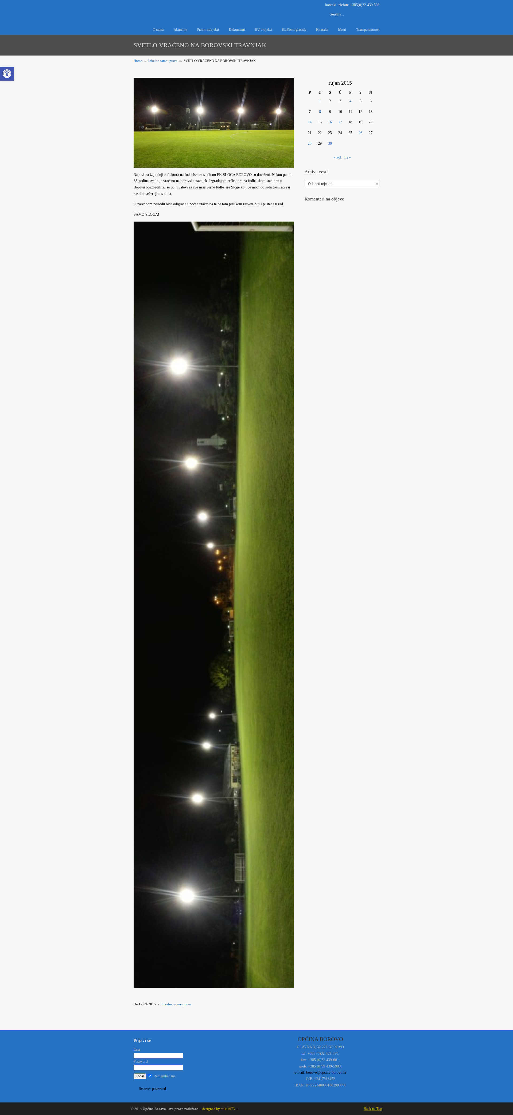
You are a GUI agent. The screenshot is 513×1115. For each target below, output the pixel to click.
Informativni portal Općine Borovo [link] (182, 10)
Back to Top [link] (373, 1109)
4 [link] (350, 101)
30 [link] (330, 143)
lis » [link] (347, 157)
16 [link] (330, 122)
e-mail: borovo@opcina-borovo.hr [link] (320, 1072)
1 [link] (320, 101)
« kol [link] (337, 157)
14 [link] (310, 122)
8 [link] (320, 112)
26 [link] (360, 133)
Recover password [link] (152, 1089)
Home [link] (138, 61)
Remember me (164, 1076)
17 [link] (340, 122)
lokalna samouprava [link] (162, 61)
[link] (7, 74)
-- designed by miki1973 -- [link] (218, 1109)
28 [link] (310, 143)
